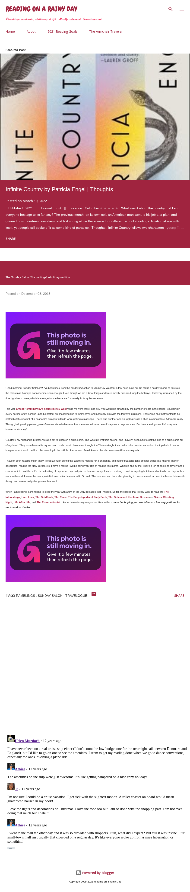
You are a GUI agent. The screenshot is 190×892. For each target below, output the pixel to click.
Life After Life (22, 502)
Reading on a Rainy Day (41, 9)
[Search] (170, 8)
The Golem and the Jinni (123, 497)
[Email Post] (94, 595)
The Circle (60, 497)
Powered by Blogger (97, 872)
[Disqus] (98, 671)
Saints (158, 497)
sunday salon (50, 595)
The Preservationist (48, 502)
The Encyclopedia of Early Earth (87, 497)
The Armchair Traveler (106, 31)
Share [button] (11, 238)
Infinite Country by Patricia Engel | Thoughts (59, 189)
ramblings (26, 595)
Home (10, 31)
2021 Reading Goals (62, 31)
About (31, 31)
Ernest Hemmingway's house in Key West (41, 408)
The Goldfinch (44, 497)
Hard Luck (28, 497)
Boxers (144, 497)
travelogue (76, 595)
